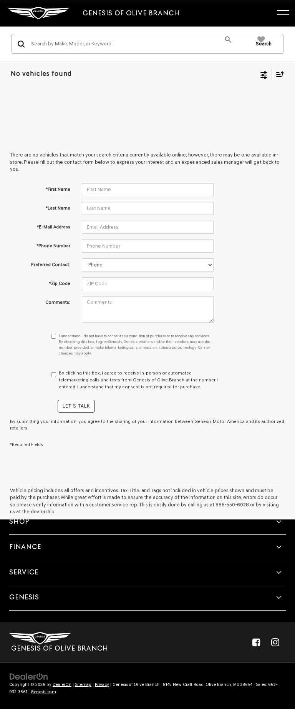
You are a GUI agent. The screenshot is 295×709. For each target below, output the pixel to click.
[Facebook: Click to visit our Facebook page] (256, 642)
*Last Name (58, 208)
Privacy (102, 684)
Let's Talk (76, 406)
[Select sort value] (278, 74)
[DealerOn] (28, 676)
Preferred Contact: (50, 264)
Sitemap (83, 684)
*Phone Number (53, 245)
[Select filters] (264, 74)
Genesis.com (43, 691)
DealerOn (62, 684)
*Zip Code (59, 283)
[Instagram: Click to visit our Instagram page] (275, 642)
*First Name (58, 189)
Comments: (57, 302)
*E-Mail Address (53, 227)
